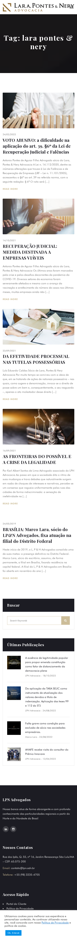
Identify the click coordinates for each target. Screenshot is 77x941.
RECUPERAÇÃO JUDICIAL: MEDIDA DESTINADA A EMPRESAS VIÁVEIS (30, 252)
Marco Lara (31, 736)
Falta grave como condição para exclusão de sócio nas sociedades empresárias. (45, 728)
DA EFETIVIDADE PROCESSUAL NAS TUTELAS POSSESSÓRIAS (36, 359)
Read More (11, 188)
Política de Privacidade (20, 908)
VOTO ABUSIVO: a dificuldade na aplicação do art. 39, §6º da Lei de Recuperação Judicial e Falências (37, 146)
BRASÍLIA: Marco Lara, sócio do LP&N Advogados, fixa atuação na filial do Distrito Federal (37, 535)
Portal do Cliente (16, 904)
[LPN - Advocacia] (38, 7)
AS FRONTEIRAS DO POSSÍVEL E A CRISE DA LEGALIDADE (37, 459)
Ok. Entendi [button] (13, 932)
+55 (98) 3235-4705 (27, 874)
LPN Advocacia (32, 675)
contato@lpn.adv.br (23, 868)
